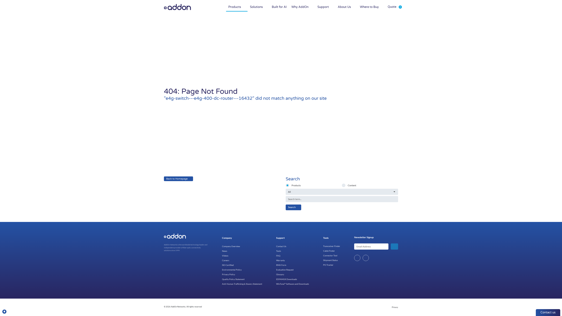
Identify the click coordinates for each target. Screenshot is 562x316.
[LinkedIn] (357, 258)
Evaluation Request (285, 269)
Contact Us (281, 246)
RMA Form (281, 265)
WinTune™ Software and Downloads (292, 284)
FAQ (278, 255)
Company (227, 237)
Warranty (280, 260)
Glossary (280, 274)
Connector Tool (330, 255)
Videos (225, 255)
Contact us (548, 312)
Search (292, 207)
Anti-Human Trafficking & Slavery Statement (242, 284)
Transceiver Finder (331, 246)
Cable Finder (329, 251)
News (224, 251)
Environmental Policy (232, 269)
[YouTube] (366, 258)
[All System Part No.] (342, 192)
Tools (278, 251)
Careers (225, 260)
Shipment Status (330, 260)
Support (280, 237)
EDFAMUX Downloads (286, 279)
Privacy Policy (228, 274)
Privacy (395, 307)
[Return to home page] (183, 7)
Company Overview (231, 246)
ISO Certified (228, 265)
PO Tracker (328, 265)
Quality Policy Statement (233, 279)
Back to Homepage (177, 178)
